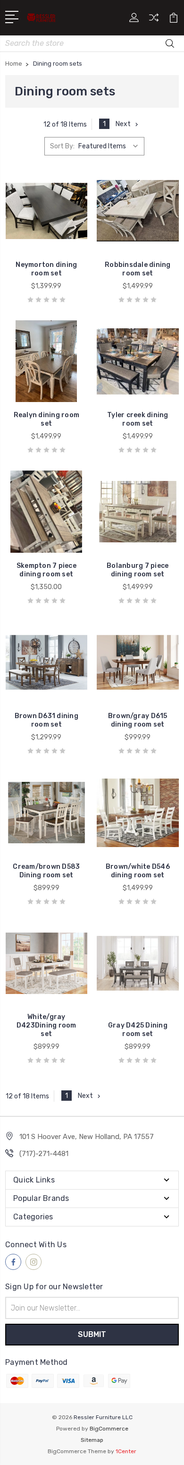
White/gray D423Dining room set (46, 1025)
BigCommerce (109, 1428)
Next (123, 124)
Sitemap (92, 1440)
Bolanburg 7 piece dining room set (137, 570)
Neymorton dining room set (46, 269)
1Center (126, 1451)
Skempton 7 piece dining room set (46, 570)
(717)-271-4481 (43, 1153)
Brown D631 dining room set (46, 720)
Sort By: (62, 146)
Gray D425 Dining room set (137, 1029)
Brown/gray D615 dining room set (137, 720)
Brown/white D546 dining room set (138, 871)
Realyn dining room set (47, 419)
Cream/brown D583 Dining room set (46, 871)
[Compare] (154, 20)
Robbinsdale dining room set (138, 269)
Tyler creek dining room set (137, 419)
